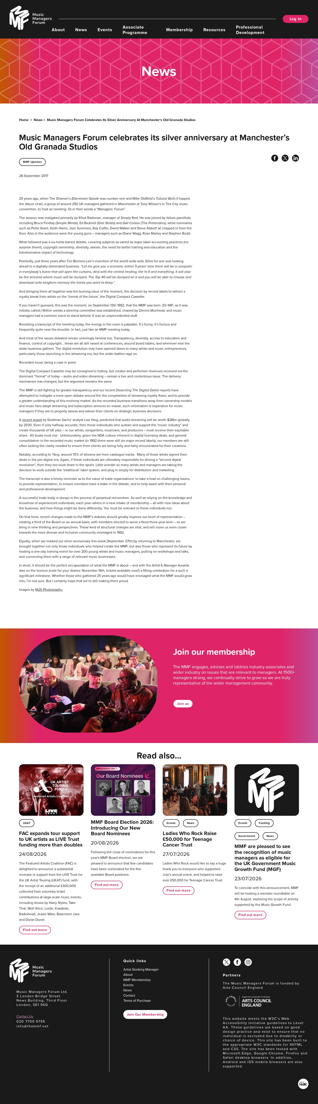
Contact (129, 995)
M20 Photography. (49, 589)
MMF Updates (32, 162)
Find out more (35, 929)
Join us (183, 703)
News (81, 29)
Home (24, 119)
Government (246, 836)
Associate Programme (135, 29)
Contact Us (24, 1016)
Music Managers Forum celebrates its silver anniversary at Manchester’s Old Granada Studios (121, 119)
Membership (179, 29)
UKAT (27, 823)
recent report (32, 419)
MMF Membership (137, 979)
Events (105, 29)
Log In (296, 19)
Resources (214, 29)
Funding (264, 823)
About (58, 29)
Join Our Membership (145, 1014)
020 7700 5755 (30, 1021)
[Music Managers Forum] (31, 981)
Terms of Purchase (137, 1000)
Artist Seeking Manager (141, 969)
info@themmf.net (32, 1026)
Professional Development (250, 29)
